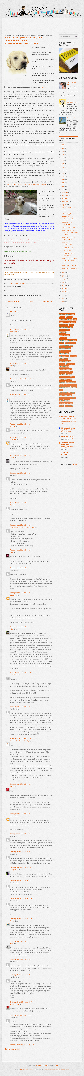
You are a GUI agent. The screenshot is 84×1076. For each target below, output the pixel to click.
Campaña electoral (64, 356)
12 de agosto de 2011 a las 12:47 (21, 941)
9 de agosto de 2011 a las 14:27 (20, 394)
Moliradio (61, 385)
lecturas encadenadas (64, 387)
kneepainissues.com (64, 1069)
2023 (62, 151)
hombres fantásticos (70, 343)
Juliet (11, 944)
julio (63, 272)
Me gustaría (73, 356)
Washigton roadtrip (70, 398)
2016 (62, 173)
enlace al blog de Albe (17, 284)
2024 (62, 148)
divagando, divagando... (68, 416)
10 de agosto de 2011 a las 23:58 (21, 919)
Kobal (12, 457)
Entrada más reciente (12, 301)
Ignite (70, 395)
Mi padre (61, 343)
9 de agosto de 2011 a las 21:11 (20, 814)
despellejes (73, 340)
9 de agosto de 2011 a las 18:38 (20, 707)
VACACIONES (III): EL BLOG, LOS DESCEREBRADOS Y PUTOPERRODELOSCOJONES (23, 40)
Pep (11, 505)
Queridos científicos (64, 353)
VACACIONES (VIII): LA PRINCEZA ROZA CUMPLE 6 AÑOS (70, 232)
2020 (62, 161)
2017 (62, 170)
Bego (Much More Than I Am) (19, 741)
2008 (62, 302)
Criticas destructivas (64, 330)
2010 (62, 295)
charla (60, 400)
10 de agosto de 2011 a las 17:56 (21, 898)
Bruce (71, 327)
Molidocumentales (63, 327)
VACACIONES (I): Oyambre (69, 269)
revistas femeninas (63, 403)
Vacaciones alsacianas (71, 385)
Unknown (13, 595)
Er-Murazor (13, 331)
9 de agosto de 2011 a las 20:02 (20, 738)
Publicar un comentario (12, 1049)
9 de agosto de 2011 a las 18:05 (20, 672)
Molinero (13, 439)
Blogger (74, 464)
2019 (62, 164)
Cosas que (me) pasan (41, 1065)
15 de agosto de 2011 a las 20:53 (21, 975)
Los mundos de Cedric (64, 348)
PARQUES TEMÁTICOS (68, 207)
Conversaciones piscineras (65, 372)
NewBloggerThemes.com (51, 1069)
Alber (12, 629)
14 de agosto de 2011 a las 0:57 (20, 959)
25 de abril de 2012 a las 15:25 (20, 1015)
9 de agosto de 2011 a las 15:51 (20, 525)
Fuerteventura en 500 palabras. (67, 392)
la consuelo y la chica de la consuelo (22, 527)
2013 (62, 183)
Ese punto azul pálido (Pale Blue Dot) (67, 443)
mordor (12, 816)
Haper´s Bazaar (63, 395)
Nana (11, 786)
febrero (64, 288)
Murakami (61, 398)
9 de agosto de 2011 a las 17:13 (20, 568)
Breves (60, 390)
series (71, 403)
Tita (11, 552)
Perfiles (75, 319)
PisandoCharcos (63, 358)
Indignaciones (62, 322)
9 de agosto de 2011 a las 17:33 (20, 593)
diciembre (65, 192)
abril (63, 282)
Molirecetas (62, 382)
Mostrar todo (75, 460)
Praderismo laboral (64, 366)
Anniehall (13, 311)
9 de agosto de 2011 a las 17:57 (20, 627)
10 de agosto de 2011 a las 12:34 (21, 881)
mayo (64, 279)
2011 (62, 189)
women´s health (69, 406)
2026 (62, 145)
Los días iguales (70, 364)
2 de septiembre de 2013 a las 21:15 (22, 1045)
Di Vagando (13, 870)
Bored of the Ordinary (67, 438)
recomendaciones (63, 325)
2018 (62, 167)
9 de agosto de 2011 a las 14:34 (20, 424)
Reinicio (63, 456)
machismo (73, 387)
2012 (62, 186)
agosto (64, 205)
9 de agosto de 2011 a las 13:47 (20, 329)
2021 (62, 157)
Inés (11, 366)
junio (64, 276)
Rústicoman (62, 374)
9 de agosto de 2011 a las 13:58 (20, 363)
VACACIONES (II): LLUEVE (69, 265)
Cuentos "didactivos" (64, 335)
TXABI (12, 921)
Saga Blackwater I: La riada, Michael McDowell (68, 430)
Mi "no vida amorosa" (64, 351)
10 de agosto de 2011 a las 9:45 (20, 867)
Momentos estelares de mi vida (31, 35)
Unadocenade (62, 332)
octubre (64, 198)
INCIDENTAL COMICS (67, 436)
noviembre (65, 195)
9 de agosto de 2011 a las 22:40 (20, 834)
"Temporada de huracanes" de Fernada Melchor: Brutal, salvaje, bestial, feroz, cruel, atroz (68, 420)
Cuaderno (61, 377)
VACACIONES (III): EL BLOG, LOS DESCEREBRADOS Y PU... (69, 260)
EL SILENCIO (65, 210)
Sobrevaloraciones (71, 382)
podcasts (71, 325)
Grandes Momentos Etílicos (66, 345)
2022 (62, 154)
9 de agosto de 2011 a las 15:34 (20, 473)
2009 (62, 298)
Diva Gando (13, 675)
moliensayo (62, 364)
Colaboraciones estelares (65, 369)
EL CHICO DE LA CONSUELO (65, 453)
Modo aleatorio (71, 322)
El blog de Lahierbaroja (68, 428)
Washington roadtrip (64, 340)
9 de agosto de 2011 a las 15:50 (20, 502)
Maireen (12, 426)
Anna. (43, 87)
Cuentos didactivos (70, 377)
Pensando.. (62, 317)
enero (64, 291)
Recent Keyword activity (65, 361)
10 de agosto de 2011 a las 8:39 (20, 852)
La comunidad (62, 338)
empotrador (67, 400)
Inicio (31, 301)
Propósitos (69, 374)
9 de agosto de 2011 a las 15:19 (20, 437)
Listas (70, 379)
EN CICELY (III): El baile (68, 214)
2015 (62, 177)
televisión (61, 406)
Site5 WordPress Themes (27, 1069)
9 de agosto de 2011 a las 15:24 (20, 455)
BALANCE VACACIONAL (68, 227)
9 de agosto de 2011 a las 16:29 (20, 550)
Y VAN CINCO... (71, 118)
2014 (62, 180)
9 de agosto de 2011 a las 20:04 (20, 784)
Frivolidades (62, 319)
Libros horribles (63, 379)
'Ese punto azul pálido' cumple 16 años (67, 447)
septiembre (65, 201)
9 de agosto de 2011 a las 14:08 (20, 379)
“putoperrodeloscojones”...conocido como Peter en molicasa (27, 184)
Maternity (69, 319)
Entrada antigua (48, 301)
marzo (64, 285)
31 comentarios (47, 35)
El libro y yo (69, 317)
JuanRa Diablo (14, 1004)
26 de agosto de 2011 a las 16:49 (21, 1002)
